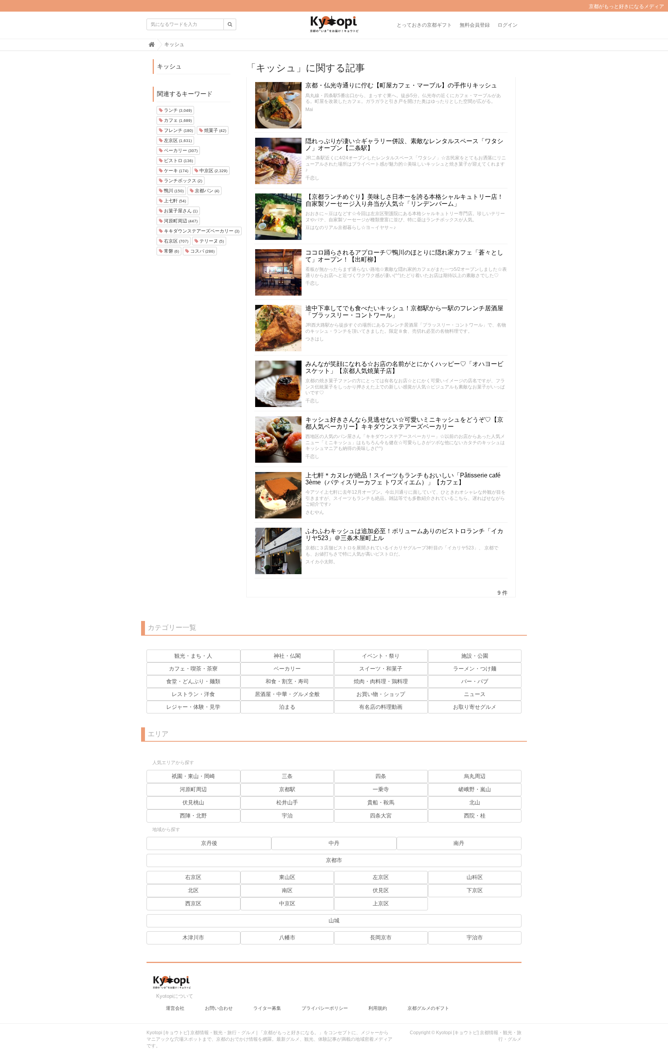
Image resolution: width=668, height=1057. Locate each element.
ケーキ (175, 170)
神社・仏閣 (287, 656)
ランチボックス (182, 180)
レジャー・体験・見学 (193, 707)
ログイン (508, 25)
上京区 (381, 903)
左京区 (177, 140)
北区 (193, 890)
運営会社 (175, 1008)
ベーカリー (180, 150)
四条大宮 (381, 815)
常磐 (171, 251)
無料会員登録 (475, 25)
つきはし (314, 339)
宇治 (287, 815)
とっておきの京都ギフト (424, 25)
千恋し (312, 178)
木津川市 (193, 937)
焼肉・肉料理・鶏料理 (381, 681)
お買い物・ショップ (380, 694)
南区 (287, 890)
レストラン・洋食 (193, 694)
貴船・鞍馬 (380, 802)
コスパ (202, 251)
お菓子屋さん (180, 211)
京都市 (334, 860)
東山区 (287, 877)
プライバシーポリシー (325, 1008)
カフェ (177, 120)
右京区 (175, 241)
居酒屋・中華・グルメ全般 (287, 694)
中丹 (334, 843)
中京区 (212, 170)
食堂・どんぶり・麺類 (193, 681)
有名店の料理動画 (380, 707)
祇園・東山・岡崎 (193, 776)
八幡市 (287, 937)
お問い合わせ (219, 1008)
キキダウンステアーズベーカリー (201, 231)
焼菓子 (214, 130)
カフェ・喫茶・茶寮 (193, 668)
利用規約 (377, 1008)
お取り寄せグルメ (474, 707)
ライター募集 (267, 1008)
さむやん (314, 512)
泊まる (287, 707)
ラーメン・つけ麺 (474, 668)
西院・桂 (475, 815)
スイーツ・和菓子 (380, 668)
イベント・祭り (381, 656)
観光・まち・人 (193, 656)
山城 (334, 920)
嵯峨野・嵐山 (474, 789)
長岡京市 (381, 937)
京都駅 (287, 789)
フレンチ (178, 130)
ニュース (475, 694)
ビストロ (178, 160)
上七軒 (174, 201)
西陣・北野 (193, 815)
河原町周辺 (180, 221)
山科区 (475, 877)
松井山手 (287, 802)
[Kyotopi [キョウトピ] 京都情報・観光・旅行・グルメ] (334, 27)
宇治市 (475, 937)
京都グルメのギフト (428, 1008)
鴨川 (173, 190)
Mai (309, 109)
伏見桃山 (193, 802)
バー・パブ (474, 681)
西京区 (193, 903)
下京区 (475, 890)
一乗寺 (381, 789)
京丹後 (209, 843)
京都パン (206, 190)
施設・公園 (474, 656)
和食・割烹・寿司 (287, 681)
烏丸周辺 (475, 776)
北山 (474, 802)
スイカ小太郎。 (321, 561)
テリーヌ (211, 241)
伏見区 (381, 890)
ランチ (177, 110)
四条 (380, 776)
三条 (287, 776)
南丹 (458, 843)
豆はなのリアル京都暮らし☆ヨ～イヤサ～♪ (350, 227)
